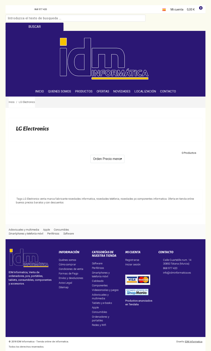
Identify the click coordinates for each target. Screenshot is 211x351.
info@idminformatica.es (177, 272)
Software (68, 233)
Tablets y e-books (102, 302)
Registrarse (132, 259)
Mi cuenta (177, 9)
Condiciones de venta (71, 269)
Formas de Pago (68, 273)
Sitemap (64, 287)
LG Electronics (27, 102)
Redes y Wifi (99, 325)
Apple (46, 229)
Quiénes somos (67, 259)
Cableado (97, 280)
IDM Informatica (193, 341)
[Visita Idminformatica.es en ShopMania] (136, 291)
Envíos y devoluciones (71, 278)
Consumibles (61, 229)
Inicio (11, 102)
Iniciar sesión (133, 264)
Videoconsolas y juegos (105, 290)
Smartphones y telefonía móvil (26, 233)
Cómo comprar (67, 264)
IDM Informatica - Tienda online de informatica (42, 341)
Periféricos (53, 233)
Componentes (100, 285)
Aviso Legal (65, 282)
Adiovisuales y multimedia (24, 229)
